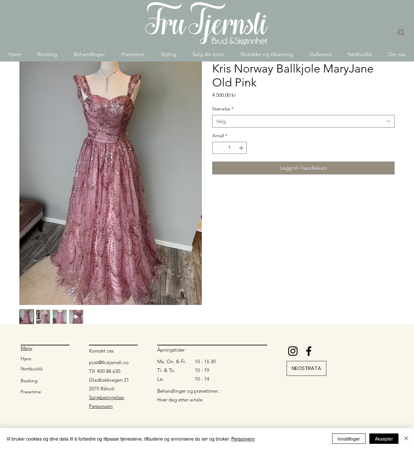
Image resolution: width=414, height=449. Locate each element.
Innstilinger (349, 438)
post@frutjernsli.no (109, 362)
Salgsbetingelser (106, 397)
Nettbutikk (32, 369)
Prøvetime (31, 392)
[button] (89, 54)
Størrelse (223, 109)
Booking (29, 381)
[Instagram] (293, 351)
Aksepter (384, 438)
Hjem (26, 359)
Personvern (101, 406)
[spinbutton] (229, 147)
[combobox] (303, 121)
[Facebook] (308, 351)
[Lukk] (406, 438)
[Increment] (242, 147)
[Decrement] (217, 147)
